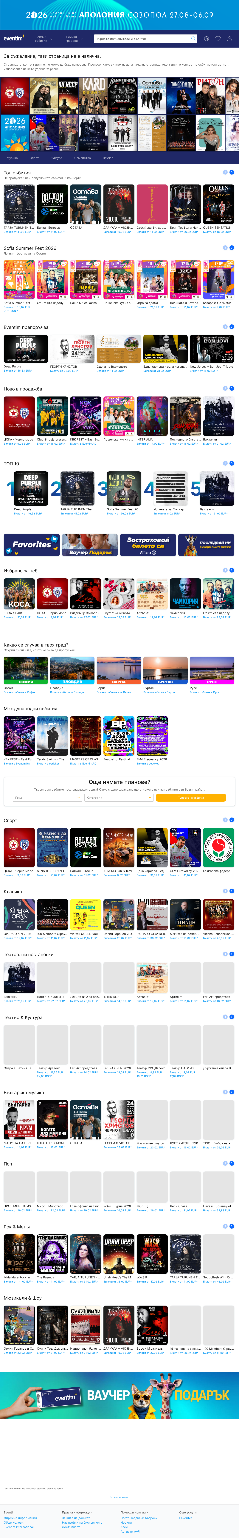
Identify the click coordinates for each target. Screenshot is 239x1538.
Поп (8, 1164)
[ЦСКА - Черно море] (15, 95)
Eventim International (19, 1527)
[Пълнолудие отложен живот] (73, 132)
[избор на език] (206, 38)
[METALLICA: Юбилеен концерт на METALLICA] (73, 95)
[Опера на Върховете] (103, 132)
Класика (13, 891)
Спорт (34, 158)
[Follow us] (206, 545)
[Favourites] (32, 545)
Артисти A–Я (130, 1531)
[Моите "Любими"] (218, 38)
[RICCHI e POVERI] (44, 95)
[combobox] (142, 38)
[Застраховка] (148, 545)
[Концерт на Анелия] (191, 95)
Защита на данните (76, 1518)
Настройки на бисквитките (82, 1522)
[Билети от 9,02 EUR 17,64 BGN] (15, 132)
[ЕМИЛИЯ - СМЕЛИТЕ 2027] (191, 132)
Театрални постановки (28, 954)
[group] (119, 1395)
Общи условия (14, 1522)
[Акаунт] (229, 38)
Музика (12, 158)
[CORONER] (220, 132)
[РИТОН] (161, 95)
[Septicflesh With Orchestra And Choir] (220, 95)
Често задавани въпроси (139, 1518)
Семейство (82, 158)
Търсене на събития (191, 797)
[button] (63, 114)
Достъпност (71, 1527)
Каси (124, 1527)
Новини (126, 1522)
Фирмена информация (20, 1518)
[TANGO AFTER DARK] (132, 95)
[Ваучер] (90, 545)
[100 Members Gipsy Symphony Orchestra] (132, 132)
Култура (56, 158)
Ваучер (108, 158)
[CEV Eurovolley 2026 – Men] (44, 132)
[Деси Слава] (161, 132)
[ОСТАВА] (103, 95)
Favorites (185, 1518)
